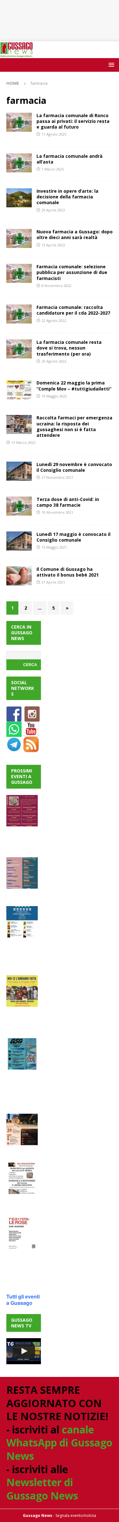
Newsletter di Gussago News (42, 1488)
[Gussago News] (16, 54)
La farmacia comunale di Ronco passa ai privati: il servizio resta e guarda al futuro (72, 121)
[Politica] (19, 471)
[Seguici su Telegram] (14, 748)
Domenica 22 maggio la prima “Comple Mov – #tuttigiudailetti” (73, 385)
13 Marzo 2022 (23, 442)
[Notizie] (19, 122)
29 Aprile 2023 (53, 210)
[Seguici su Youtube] (31, 733)
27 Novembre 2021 (57, 477)
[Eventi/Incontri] (19, 389)
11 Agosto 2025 (54, 134)
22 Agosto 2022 (54, 320)
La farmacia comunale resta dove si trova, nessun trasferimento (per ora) (69, 348)
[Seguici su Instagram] (32, 718)
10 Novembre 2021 (57, 512)
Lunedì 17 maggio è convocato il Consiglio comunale (73, 537)
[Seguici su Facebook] (14, 718)
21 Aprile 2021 (53, 582)
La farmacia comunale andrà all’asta (69, 159)
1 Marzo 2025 (53, 169)
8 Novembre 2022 (56, 285)
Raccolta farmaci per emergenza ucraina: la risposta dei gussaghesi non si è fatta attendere (74, 426)
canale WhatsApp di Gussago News (59, 1443)
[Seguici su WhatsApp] (14, 733)
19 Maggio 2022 (54, 396)
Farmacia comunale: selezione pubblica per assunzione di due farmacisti (71, 272)
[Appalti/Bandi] (19, 348)
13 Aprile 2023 (53, 245)
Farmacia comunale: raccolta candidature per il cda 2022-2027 (73, 310)
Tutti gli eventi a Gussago (23, 1299)
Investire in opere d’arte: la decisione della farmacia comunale (67, 196)
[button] (110, 65)
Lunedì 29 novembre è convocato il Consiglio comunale (74, 467)
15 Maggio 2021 (54, 547)
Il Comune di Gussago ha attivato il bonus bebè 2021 (67, 572)
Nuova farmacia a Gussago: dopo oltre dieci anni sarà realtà (74, 234)
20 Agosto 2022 (54, 361)
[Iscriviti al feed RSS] (31, 748)
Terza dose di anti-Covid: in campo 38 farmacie (67, 502)
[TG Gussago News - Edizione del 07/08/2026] (23, 1351)
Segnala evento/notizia (76, 1515)
